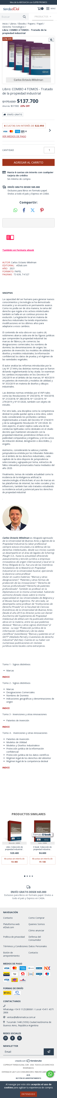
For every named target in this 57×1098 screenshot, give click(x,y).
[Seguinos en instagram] (5, 1038)
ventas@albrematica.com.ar (21, 1017)
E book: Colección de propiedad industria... (42, 848)
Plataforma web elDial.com (11, 926)
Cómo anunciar (36, 930)
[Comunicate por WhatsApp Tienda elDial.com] (50, 1074)
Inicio (5, 23)
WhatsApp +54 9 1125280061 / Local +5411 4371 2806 (28, 1011)
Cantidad (8, 150)
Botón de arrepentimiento (11, 954)
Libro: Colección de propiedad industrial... (14, 848)
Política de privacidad (14, 936)
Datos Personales (37, 946)
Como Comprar (36, 917)
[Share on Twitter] (33, 210)
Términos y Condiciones (15, 946)
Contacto (8, 917)
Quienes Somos (36, 924)
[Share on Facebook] (24, 210)
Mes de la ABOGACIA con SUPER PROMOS (28, 2)
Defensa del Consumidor (34, 938)
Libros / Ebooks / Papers (22, 23)
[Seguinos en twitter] (19, 1038)
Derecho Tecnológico (13, 26)
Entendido (28, 1094)
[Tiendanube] (28, 1062)
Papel (40, 23)
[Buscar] (24, 16)
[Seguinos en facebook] (12, 1038)
